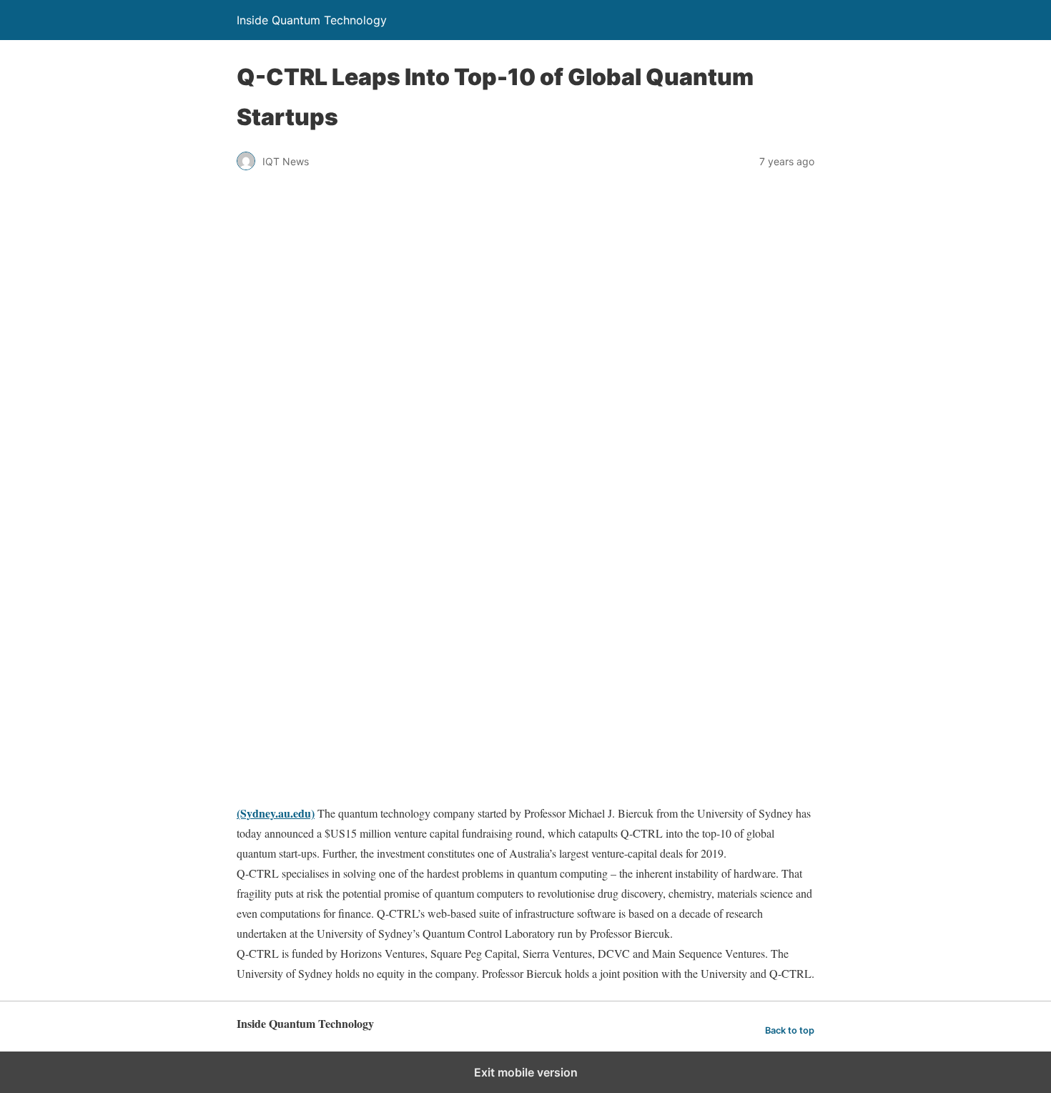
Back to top (789, 1030)
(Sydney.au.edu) (276, 813)
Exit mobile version (526, 1072)
